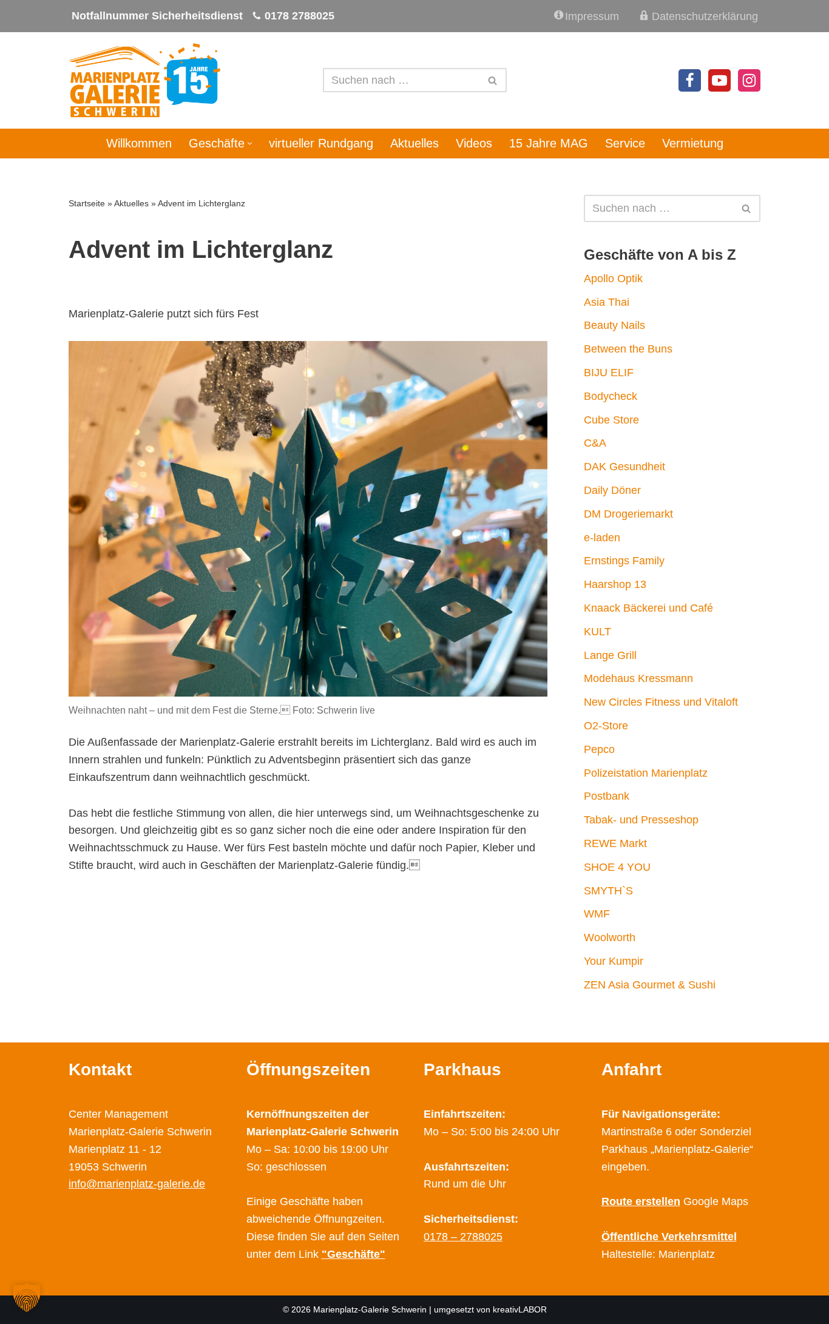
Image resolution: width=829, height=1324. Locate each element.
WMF (597, 914)
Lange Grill (610, 655)
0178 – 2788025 (463, 1237)
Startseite (87, 203)
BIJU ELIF (609, 372)
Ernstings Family (624, 561)
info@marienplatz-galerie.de (137, 1184)
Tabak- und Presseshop (641, 820)
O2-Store (606, 726)
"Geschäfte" (353, 1254)
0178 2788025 (299, 16)
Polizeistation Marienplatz (646, 773)
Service (625, 143)
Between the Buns (628, 349)
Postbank (606, 796)
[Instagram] (749, 80)
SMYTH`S (608, 891)
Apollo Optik (613, 278)
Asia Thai (606, 302)
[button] (250, 143)
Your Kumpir (613, 961)
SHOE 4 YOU (617, 867)
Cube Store (611, 420)
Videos (474, 143)
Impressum (592, 16)
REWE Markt (615, 843)
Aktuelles (414, 143)
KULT (597, 632)
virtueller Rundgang (321, 143)
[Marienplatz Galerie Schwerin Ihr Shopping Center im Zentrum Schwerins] (144, 80)
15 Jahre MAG (548, 143)
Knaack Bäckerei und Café (648, 608)
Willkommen (139, 143)
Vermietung (692, 143)
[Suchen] (493, 80)
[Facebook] (689, 80)
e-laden (602, 538)
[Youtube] (719, 80)
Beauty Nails (614, 325)
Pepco (599, 749)
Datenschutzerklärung (705, 16)
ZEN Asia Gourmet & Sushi (650, 985)
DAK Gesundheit (624, 467)
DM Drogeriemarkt (628, 514)
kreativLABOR (520, 1309)
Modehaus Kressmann (638, 678)
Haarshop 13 (615, 584)
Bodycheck (610, 396)
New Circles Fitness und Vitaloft (661, 702)
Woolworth (609, 937)
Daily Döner (612, 490)
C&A (595, 443)
